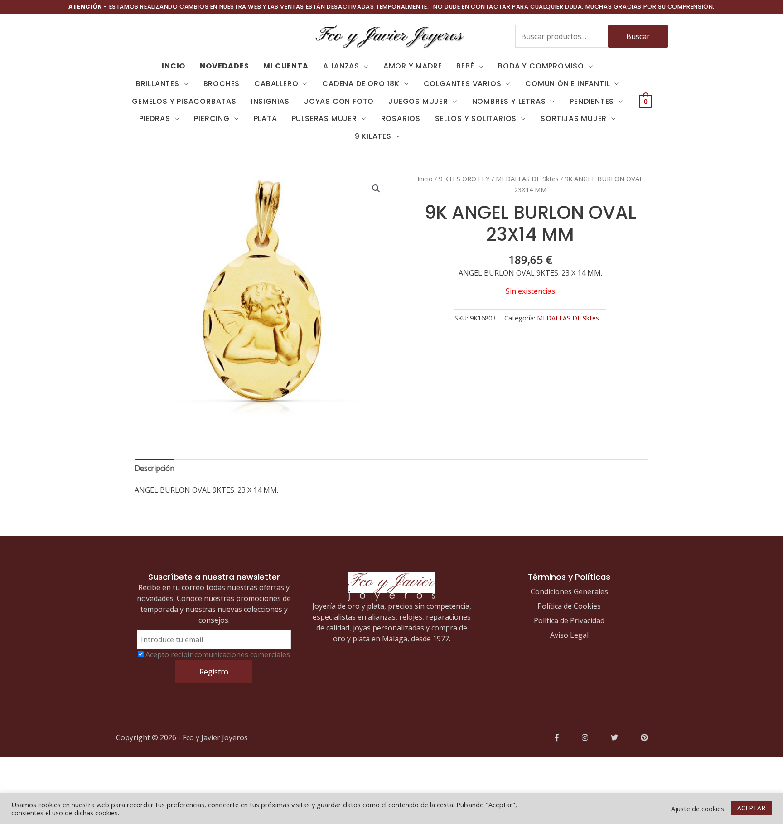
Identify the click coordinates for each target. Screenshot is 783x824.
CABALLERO (276, 83)
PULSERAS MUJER (324, 118)
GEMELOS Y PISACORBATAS (184, 101)
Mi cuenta (285, 66)
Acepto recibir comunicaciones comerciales (217, 654)
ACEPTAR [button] (751, 808)
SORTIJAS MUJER (574, 118)
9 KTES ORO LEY (464, 178)
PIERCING (211, 118)
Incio (173, 66)
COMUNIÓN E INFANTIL (567, 83)
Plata (265, 118)
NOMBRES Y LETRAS (509, 101)
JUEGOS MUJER (418, 101)
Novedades (224, 66)
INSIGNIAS (270, 101)
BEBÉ (465, 66)
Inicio (425, 178)
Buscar (638, 36)
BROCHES (221, 83)
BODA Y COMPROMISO (541, 66)
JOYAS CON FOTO (339, 101)
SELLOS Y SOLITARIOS (476, 118)
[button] (376, 188)
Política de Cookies (569, 606)
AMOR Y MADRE (412, 66)
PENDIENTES (592, 101)
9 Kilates (373, 136)
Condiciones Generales (569, 591)
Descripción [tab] (154, 468)
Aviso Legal (569, 635)
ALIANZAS (341, 66)
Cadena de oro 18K (361, 83)
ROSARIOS (400, 118)
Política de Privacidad (569, 620)
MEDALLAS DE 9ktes (527, 178)
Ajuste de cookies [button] (697, 809)
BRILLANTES (157, 83)
